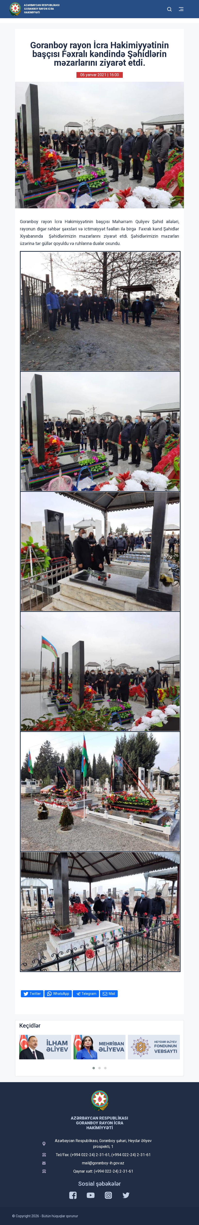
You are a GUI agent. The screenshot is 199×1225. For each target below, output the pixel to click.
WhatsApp (61, 994)
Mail (112, 994)
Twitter (35, 994)
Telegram (89, 994)
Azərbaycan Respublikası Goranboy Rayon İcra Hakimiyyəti (41, 9)
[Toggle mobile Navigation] (181, 9)
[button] (94, 1068)
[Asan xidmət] (154, 1047)
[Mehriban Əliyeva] (45, 1047)
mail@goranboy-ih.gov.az (103, 1163)
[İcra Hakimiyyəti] (15, 9)
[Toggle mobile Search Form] (169, 8)
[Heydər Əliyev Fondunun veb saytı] (99, 1047)
